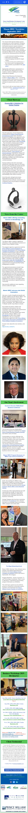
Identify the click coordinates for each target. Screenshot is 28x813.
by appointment (18, 261)
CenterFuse (13, 500)
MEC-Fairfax (20, 704)
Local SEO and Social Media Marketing (14, 699)
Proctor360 (22, 141)
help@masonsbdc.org (18, 87)
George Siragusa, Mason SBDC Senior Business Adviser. (13, 486)
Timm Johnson (16, 151)
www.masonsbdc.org (20, 776)
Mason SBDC (11, 77)
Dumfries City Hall (21, 698)
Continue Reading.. (7, 183)
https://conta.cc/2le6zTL (8, 326)
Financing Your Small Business (12, 715)
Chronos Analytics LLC (18, 763)
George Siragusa (6, 153)
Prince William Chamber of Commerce (12, 321)
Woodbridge (5, 315)
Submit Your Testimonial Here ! (14, 770)
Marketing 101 (14, 705)
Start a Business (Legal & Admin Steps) (14, 719)
